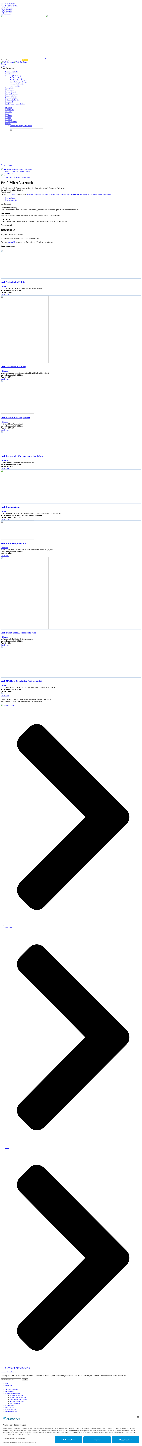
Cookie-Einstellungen (8, 1372)
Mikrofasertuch (53, 194)
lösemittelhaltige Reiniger (19, 82)
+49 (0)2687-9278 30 (6, 10)
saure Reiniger (15, 86)
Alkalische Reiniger (17, 78)
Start (3, 167)
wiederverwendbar (104, 194)
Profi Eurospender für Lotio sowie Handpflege (22, 456)
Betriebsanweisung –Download (21, 126)
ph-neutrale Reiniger (17, 84)
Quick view (5, 294)
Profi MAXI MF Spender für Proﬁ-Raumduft (21, 681)
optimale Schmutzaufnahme (69, 194)
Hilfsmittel (8, 167)
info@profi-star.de (7, 8)
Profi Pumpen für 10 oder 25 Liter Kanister (16, 177)
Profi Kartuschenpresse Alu (13, 543)
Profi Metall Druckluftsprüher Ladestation (15, 171)
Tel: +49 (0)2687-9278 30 (9, 4)
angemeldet (12, 242)
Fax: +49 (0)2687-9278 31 (9, 6)
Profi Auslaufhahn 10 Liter (13, 282)
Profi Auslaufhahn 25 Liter (13, 366)
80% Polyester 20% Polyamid (37, 194)
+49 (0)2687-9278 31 (6, 12)
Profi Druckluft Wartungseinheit (15, 417)
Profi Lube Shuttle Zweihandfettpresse (18, 633)
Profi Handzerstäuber (11, 507)
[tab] (73, 198)
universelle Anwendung (88, 194)
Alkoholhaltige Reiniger (18, 80)
